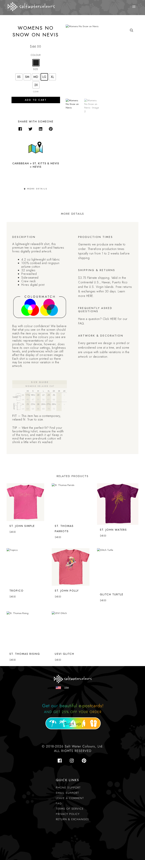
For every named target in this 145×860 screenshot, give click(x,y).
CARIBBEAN (20, 163)
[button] (20, 129)
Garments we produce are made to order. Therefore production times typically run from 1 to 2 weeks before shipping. (104, 251)
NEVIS (37, 167)
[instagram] (73, 760)
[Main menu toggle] (133, 6)
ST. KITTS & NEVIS (46, 163)
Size (35, 69)
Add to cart (36, 100)
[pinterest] (84, 760)
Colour (36, 55)
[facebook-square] (60, 760)
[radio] (36, 62)
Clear (35, 91)
